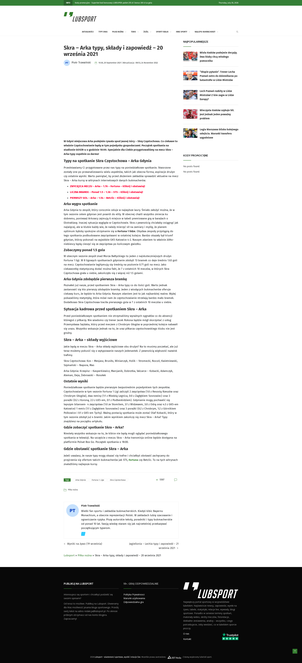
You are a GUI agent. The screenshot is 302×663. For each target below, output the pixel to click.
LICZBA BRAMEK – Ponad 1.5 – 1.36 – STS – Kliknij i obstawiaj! (106, 192)
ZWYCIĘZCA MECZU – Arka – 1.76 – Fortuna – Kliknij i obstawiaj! (107, 186)
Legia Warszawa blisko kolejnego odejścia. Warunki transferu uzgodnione (219, 133)
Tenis (133, 32)
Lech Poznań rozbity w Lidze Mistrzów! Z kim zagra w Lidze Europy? (217, 95)
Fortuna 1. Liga (98, 480)
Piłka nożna (117, 32)
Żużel (145, 32)
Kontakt (187, 638)
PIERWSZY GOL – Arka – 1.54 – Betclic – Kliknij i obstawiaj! (105, 198)
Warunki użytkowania (134, 598)
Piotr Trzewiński (90, 505)
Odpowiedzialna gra (133, 602)
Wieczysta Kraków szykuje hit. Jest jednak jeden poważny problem (217, 114)
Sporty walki (162, 32)
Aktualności (88, 32)
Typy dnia (102, 32)
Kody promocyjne (82, 3)
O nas (186, 633)
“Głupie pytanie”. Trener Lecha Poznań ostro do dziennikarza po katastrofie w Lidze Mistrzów (218, 76)
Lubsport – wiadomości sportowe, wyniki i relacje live (117, 657)
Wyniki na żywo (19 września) (84, 543)
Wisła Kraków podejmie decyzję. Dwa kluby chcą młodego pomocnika (218, 56)
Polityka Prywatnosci (134, 594)
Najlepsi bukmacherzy (205, 32)
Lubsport (69, 555)
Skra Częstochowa (118, 480)
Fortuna (133, 460)
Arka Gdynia (80, 480)
